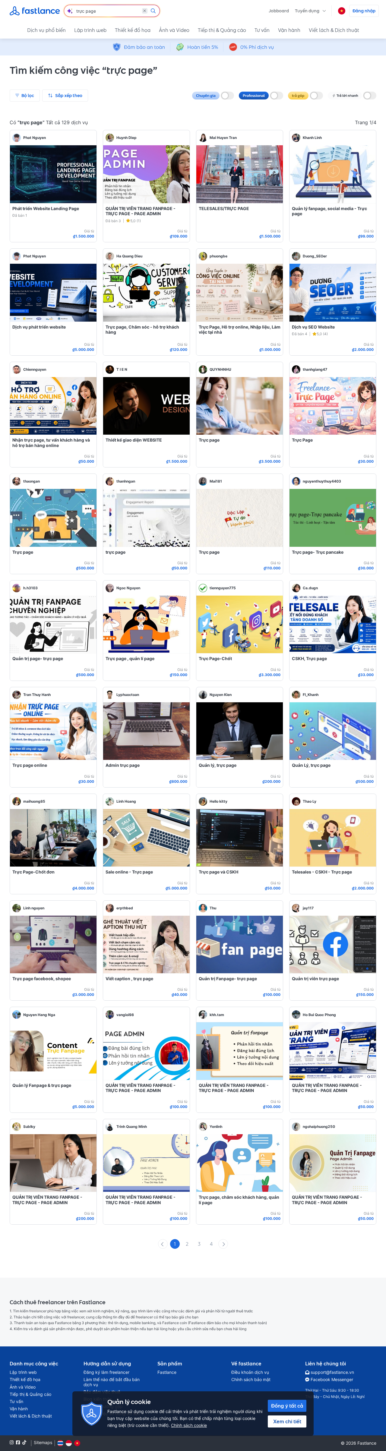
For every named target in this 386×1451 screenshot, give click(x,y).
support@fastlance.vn (332, 1372)
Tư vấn (262, 30)
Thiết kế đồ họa (132, 30)
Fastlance (166, 1372)
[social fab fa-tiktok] (24, 1442)
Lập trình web (90, 30)
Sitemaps (43, 1442)
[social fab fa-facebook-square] (18, 1442)
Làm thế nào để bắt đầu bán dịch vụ (112, 1382)
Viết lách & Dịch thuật (334, 30)
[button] (310, 11)
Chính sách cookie (189, 1425)
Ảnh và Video (174, 30)
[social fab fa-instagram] (12, 1442)
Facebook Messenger (332, 1379)
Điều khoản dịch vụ (250, 1372)
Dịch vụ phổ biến (46, 30)
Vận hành (289, 30)
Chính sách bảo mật (251, 1379)
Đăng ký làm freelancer (106, 1372)
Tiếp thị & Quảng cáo (222, 30)
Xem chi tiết (287, 1421)
